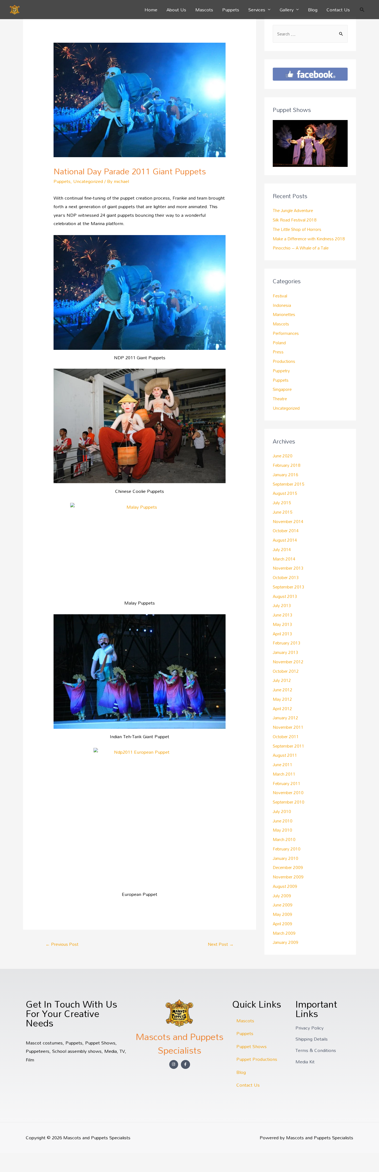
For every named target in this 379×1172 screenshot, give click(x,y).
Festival (280, 296)
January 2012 (285, 718)
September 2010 (288, 802)
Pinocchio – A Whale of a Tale (301, 248)
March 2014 (284, 559)
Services (256, 9)
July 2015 (282, 502)
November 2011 (288, 727)
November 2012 (288, 662)
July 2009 (282, 895)
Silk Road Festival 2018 (295, 220)
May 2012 (282, 699)
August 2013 (285, 596)
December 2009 (288, 867)
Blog (312, 9)
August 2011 (285, 755)
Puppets (230, 9)
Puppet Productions (256, 1059)
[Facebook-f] (185, 1064)
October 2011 (286, 736)
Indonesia (282, 305)
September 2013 (288, 587)
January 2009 (285, 942)
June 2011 (282, 764)
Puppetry (281, 370)
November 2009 (288, 877)
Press (278, 352)
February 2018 (286, 465)
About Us (176, 9)
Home (151, 9)
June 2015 (282, 512)
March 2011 (284, 774)
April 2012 (282, 708)
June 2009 (282, 905)
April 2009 (282, 923)
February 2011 (286, 783)
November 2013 (288, 568)
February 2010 (286, 849)
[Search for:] (310, 34)
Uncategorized (88, 181)
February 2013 (286, 643)
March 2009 (284, 933)
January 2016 (285, 474)
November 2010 (288, 792)
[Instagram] (173, 1064)
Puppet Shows (251, 1046)
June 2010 (282, 821)
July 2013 (282, 605)
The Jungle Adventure (293, 210)
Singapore (282, 389)
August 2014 (285, 540)
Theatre (280, 398)
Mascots (204, 9)
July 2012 (282, 680)
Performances (286, 333)
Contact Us (338, 9)
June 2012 (282, 690)
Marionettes (284, 314)
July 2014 (282, 549)
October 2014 (286, 530)
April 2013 (282, 634)
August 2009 (285, 886)
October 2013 (286, 577)
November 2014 (288, 521)
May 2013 (282, 624)
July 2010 (282, 811)
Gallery (287, 9)
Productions (284, 361)
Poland (279, 342)
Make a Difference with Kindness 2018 (309, 239)
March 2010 (284, 839)
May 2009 (282, 914)
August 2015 (285, 493)
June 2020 (282, 456)
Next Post (221, 944)
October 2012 (286, 671)
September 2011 (288, 746)
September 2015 (288, 484)
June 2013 (282, 615)
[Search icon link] (362, 9)
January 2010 (285, 858)
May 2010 (282, 830)
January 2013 (285, 652)
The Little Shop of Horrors (297, 229)
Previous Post (62, 944)
